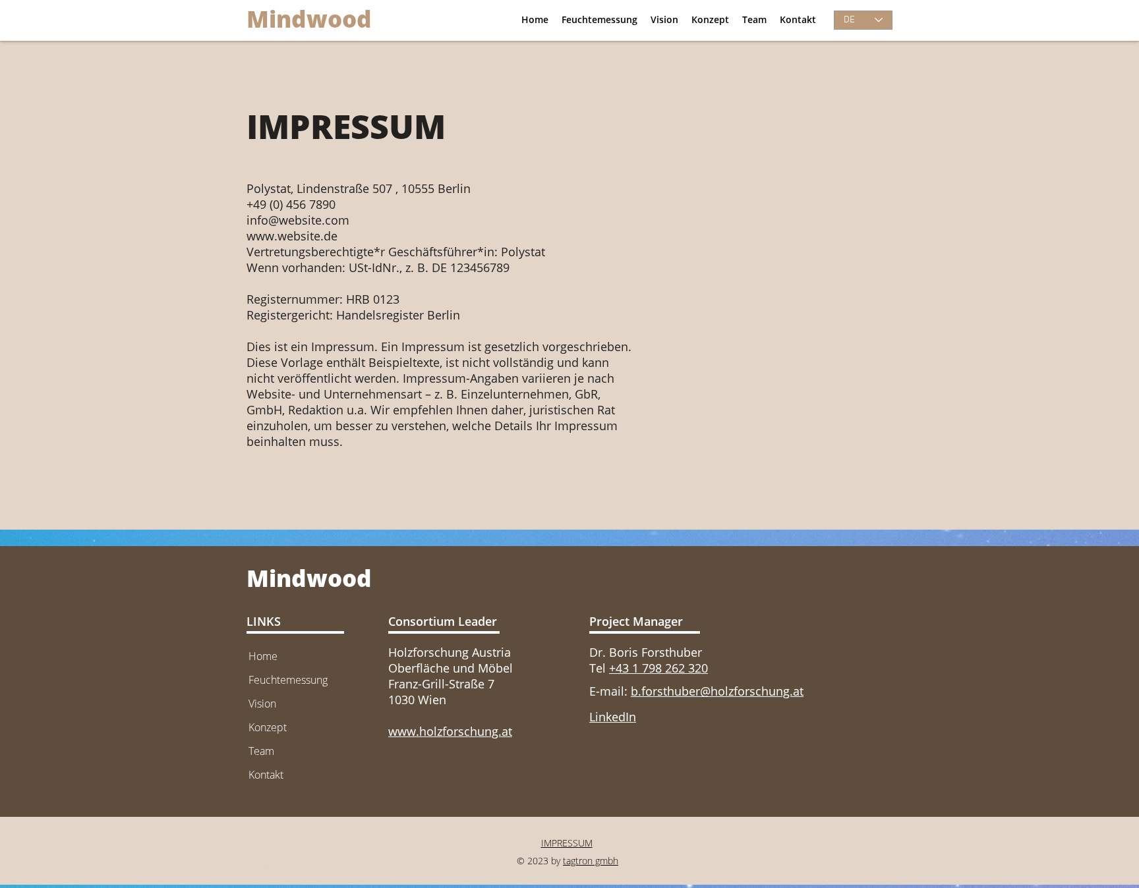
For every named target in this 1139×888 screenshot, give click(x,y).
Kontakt (265, 774)
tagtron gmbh (590, 860)
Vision (262, 703)
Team (261, 751)
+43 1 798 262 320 (658, 668)
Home (262, 656)
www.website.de (292, 236)
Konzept (267, 727)
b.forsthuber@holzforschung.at (717, 691)
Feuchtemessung (288, 680)
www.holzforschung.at (450, 731)
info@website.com (298, 220)
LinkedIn (612, 717)
